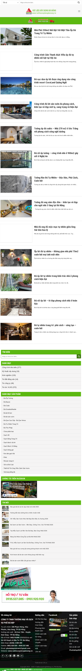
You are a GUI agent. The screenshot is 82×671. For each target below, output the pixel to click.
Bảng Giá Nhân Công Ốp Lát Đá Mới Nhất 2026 (25, 536)
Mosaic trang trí (9, 461)
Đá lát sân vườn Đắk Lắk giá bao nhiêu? (23, 560)
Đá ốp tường (74, 628)
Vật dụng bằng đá (9, 472)
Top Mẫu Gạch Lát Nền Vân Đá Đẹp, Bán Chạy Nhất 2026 (28, 530)
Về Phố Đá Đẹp (41, 619)
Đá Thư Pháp (8, 428)
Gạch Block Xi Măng (10, 446)
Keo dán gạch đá (9, 453)
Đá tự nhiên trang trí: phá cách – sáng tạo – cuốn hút (55, 327)
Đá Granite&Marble (10, 409)
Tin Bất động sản (8, 379)
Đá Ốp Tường (8, 398)
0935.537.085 (24, 646)
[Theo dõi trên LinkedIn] (14, 656)
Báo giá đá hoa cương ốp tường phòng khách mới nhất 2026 (29, 548)
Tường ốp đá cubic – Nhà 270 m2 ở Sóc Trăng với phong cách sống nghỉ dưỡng (56, 130)
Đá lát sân (73, 635)
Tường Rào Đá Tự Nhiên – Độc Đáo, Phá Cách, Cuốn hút (56, 179)
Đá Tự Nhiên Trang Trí (11, 424)
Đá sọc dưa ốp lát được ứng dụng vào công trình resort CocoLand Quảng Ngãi (55, 81)
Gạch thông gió (9, 450)
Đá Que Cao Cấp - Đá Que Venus (15, 420)
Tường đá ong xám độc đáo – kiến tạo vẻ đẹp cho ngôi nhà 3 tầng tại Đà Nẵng (56, 204)
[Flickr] (22, 656)
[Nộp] (79, 2)
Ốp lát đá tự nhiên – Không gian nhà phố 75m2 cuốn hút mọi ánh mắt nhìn (56, 253)
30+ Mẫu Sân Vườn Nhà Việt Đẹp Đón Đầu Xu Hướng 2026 (29, 519)
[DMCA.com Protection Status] (55, 630)
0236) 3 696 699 (16, 643)
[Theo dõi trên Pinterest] (10, 656)
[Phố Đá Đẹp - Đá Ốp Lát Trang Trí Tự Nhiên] (41, 11)
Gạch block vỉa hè (9, 442)
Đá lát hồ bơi (8, 413)
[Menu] (79, 11)
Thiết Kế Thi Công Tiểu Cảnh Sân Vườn (17, 468)
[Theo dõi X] (6, 656)
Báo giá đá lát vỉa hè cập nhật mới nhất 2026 (24, 507)
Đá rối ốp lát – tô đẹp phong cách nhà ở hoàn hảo (55, 302)
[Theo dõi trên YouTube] (18, 656)
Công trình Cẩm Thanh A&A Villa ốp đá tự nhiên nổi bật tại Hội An (54, 56)
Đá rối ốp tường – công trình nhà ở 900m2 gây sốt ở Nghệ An (56, 155)
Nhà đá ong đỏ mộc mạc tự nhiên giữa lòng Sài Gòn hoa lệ (54, 228)
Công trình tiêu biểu (9, 367)
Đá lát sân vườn (9, 417)
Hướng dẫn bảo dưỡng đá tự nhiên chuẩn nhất (25, 513)
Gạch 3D (7, 435)
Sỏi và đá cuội (74, 647)
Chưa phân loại (9, 431)
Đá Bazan (7, 402)
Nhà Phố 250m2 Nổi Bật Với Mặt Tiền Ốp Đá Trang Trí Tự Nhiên (55, 32)
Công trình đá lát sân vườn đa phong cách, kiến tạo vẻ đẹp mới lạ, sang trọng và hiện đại (56, 105)
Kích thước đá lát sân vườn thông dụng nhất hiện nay (27, 554)
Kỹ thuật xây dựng (9, 371)
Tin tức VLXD (7, 387)
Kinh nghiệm (6, 375)
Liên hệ (37, 652)
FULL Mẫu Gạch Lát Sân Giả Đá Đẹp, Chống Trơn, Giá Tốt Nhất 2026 (32, 542)
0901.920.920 (12, 646)
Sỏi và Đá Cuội (8, 464)
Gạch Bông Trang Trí (10, 439)
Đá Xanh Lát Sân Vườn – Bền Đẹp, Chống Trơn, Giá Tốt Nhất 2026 (31, 525)
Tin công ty (6, 383)
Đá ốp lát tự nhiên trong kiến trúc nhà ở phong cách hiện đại (56, 277)
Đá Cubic (7, 405)
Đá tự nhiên (73, 631)
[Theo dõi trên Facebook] (3, 656)
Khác (5, 457)
